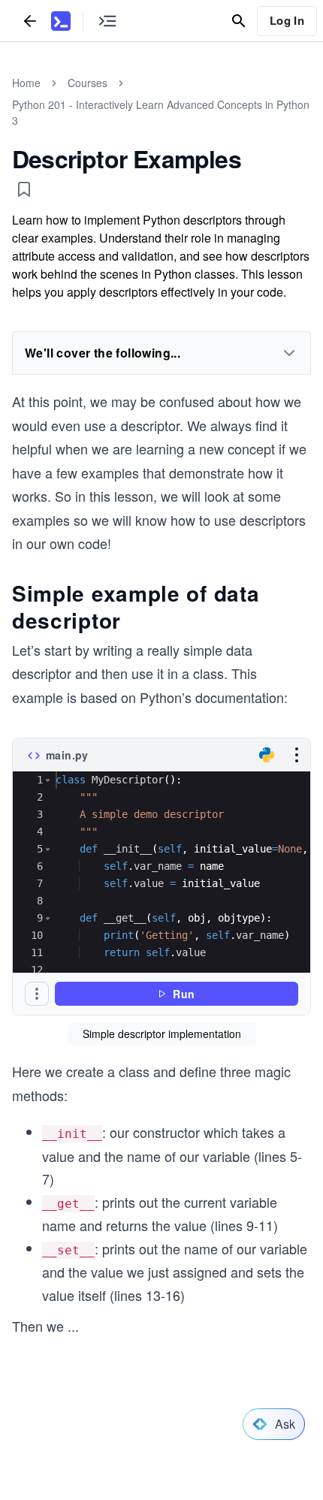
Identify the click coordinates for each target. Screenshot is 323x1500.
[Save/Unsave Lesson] (24, 189)
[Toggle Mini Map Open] (107, 20)
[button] (48, 780)
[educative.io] (61, 21)
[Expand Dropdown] (289, 353)
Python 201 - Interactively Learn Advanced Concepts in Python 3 (160, 112)
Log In (287, 20)
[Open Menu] (296, 754)
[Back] (30, 20)
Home (26, 82)
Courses (87, 82)
